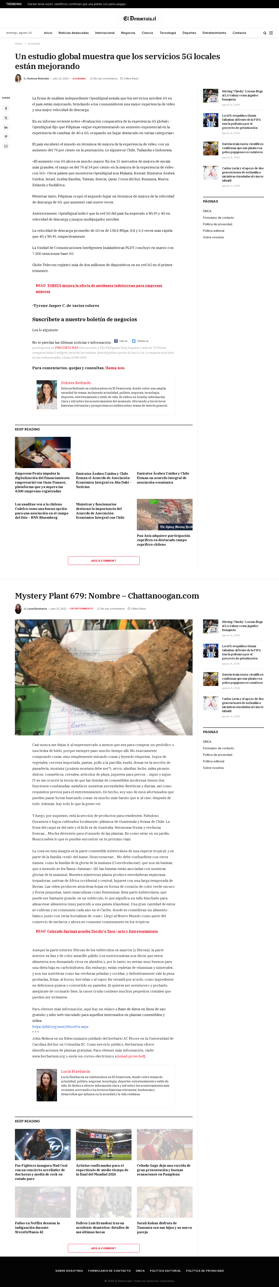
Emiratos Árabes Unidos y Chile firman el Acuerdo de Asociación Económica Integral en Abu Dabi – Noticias (104, 480)
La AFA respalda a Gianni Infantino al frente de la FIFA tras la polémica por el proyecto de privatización (241, 122)
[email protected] (131, 1056)
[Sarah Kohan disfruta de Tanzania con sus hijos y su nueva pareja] (165, 1202)
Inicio (48, 33)
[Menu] (271, 33)
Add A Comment (103, 560)
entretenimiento (81, 608)
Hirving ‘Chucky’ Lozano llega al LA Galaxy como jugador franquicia (242, 95)
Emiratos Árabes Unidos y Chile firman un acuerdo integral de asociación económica (163, 477)
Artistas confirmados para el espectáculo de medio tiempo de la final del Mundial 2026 (102, 1170)
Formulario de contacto (218, 217)
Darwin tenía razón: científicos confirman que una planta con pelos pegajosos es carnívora (79, 4)
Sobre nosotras (213, 237)
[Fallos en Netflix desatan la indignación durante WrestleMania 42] (43, 1202)
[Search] (265, 33)
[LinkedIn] (6, 127)
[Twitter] (6, 118)
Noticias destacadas (74, 33)
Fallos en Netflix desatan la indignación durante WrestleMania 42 (37, 1227)
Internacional (105, 33)
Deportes (189, 33)
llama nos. (115, 367)
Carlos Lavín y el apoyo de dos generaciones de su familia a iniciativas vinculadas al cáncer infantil (243, 174)
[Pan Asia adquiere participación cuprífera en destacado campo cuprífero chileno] (165, 514)
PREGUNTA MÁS (66, 348)
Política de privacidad (217, 224)
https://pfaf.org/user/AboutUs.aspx (60, 1026)
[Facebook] (6, 108)
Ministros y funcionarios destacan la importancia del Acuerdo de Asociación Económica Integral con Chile (100, 511)
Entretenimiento (214, 33)
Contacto (239, 33)
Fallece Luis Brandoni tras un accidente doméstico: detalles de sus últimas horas (102, 1227)
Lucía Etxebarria (37, 608)
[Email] (6, 146)
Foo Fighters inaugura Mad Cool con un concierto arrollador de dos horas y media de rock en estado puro (41, 1172)
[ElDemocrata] (139, 18)
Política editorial (213, 230)
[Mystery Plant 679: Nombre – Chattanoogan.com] (104, 677)
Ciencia (147, 33)
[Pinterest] (6, 137)
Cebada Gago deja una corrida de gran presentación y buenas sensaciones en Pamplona (164, 1170)
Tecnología (168, 33)
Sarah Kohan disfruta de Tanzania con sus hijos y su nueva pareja (164, 1227)
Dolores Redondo (38, 78)
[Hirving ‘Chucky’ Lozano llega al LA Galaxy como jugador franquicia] (210, 96)
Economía (79, 78)
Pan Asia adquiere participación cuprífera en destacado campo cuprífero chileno (163, 540)
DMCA (207, 211)
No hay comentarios (106, 78)
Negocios (128, 33)
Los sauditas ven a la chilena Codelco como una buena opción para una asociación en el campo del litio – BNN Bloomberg (41, 511)
